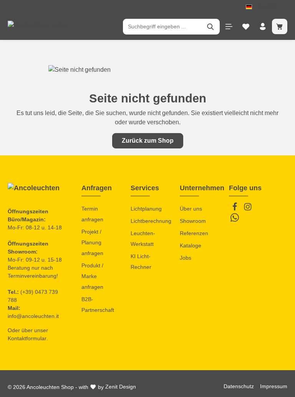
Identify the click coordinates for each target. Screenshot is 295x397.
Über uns (191, 209)
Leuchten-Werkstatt (143, 238)
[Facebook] (235, 209)
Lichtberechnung (151, 221)
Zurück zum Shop (148, 140)
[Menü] (229, 26)
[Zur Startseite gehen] (38, 26)
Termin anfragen (92, 214)
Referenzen (194, 233)
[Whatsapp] (234, 220)
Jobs (185, 258)
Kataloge (190, 245)
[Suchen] (211, 27)
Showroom (193, 221)
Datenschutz (239, 386)
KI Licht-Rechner (141, 261)
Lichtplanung (146, 209)
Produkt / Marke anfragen (92, 276)
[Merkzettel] (246, 26)
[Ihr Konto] (262, 26)
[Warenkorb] (279, 26)
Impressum (273, 386)
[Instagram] (248, 209)
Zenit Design (120, 387)
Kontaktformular (27, 338)
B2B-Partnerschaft (97, 304)
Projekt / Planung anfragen (92, 242)
